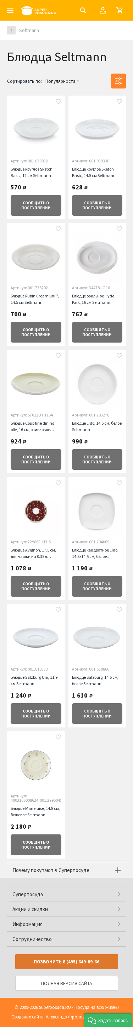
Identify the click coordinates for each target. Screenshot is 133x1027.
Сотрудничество (32, 939)
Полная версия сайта (66, 983)
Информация (27, 924)
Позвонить (66, 962)
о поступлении (36, 205)
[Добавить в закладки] (58, 102)
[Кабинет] (102, 10)
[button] (108, 1020)
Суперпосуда (27, 894)
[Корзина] (119, 10)
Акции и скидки (30, 909)
